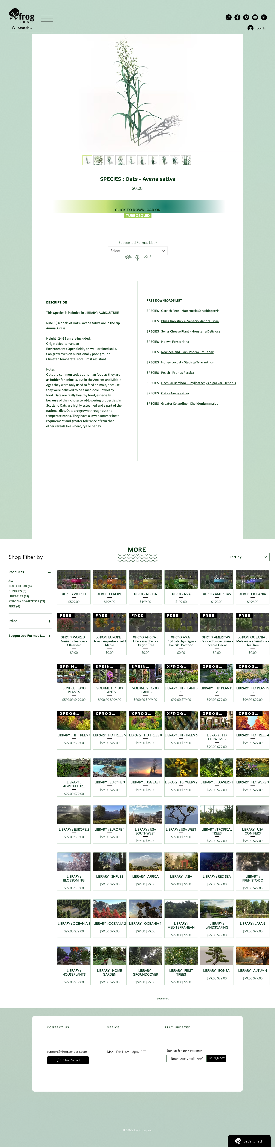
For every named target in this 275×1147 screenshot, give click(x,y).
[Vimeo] (246, 17)
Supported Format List (138, 242)
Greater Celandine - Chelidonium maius (189, 403)
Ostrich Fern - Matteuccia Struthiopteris (190, 310)
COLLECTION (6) (20, 586)
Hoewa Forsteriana (175, 341)
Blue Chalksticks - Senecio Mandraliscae (190, 321)
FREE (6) (14, 606)
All (11, 581)
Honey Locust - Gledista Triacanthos (187, 362)
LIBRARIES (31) (19, 596)
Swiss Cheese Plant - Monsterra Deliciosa (190, 331)
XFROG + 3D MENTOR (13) (27, 601)
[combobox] (138, 251)
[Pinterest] (264, 17)
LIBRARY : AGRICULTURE (102, 312)
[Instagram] (229, 17)
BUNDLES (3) (17, 591)
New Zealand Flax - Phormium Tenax (187, 352)
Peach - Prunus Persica (177, 372)
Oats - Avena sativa (175, 393)
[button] (47, 18)
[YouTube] (255, 17)
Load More (163, 998)
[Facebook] (237, 17)
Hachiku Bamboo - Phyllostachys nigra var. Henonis (198, 383)
